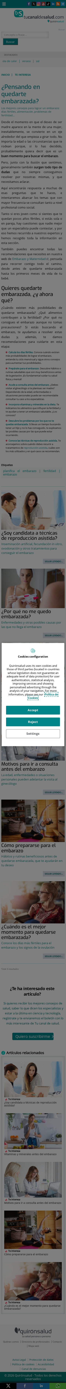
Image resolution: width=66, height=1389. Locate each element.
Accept (33, 710)
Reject (33, 722)
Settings (32, 734)
